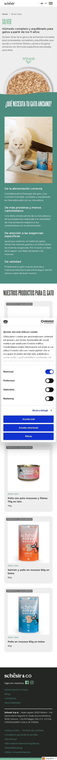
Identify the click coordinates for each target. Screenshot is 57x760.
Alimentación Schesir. (17, 689)
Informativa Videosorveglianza (22, 743)
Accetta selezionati (28, 427)
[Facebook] (27, 682)
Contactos (10, 698)
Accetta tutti (28, 419)
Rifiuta (28, 436)
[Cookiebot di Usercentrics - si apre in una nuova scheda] (41, 322)
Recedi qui (11, 739)
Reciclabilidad (12, 702)
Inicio (5, 14)
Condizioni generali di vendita (21, 734)
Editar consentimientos (18, 752)
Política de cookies (33, 730)
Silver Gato (16, 14)
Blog (7, 694)
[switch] (49, 380)
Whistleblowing (13, 747)
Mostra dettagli (40, 410)
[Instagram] (32, 682)
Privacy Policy (12, 730)
